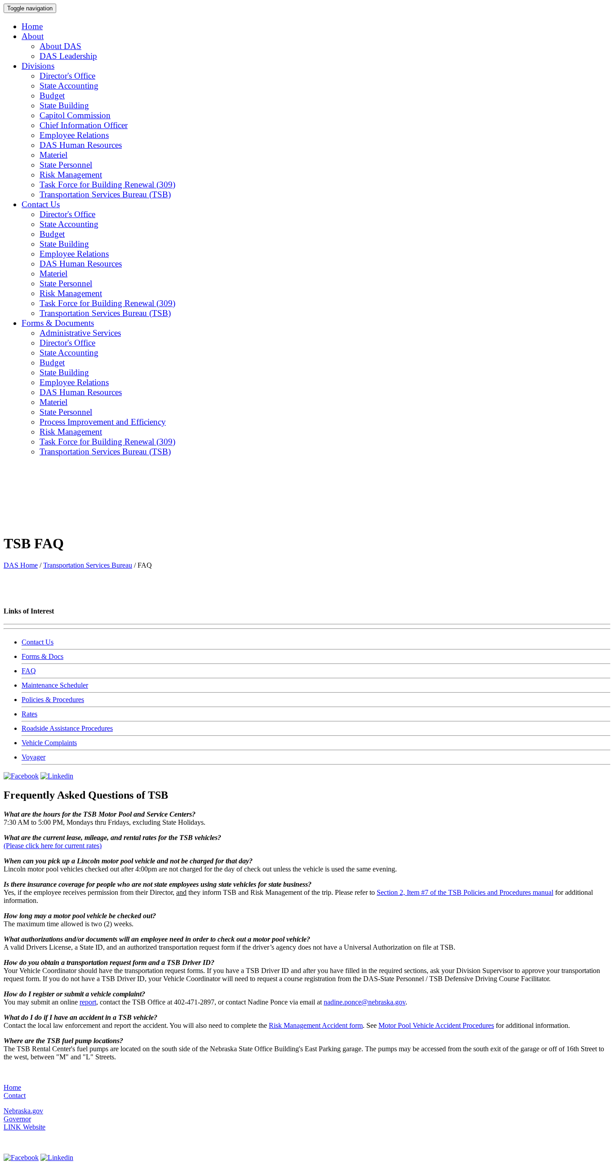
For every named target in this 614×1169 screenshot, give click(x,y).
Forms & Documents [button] (58, 323)
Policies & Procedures (53, 699)
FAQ (29, 671)
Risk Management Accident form (316, 1025)
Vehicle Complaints (49, 743)
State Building (64, 105)
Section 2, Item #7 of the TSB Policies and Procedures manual (465, 892)
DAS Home (21, 565)
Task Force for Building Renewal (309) (107, 184)
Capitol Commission (75, 115)
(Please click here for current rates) (53, 845)
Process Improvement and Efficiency (103, 422)
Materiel (53, 155)
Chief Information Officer (84, 125)
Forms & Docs (42, 656)
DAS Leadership (68, 56)
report (88, 1002)
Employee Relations (74, 135)
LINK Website (24, 1127)
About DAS (60, 46)
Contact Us (37, 642)
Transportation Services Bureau (87, 565)
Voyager (33, 757)
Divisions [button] (38, 66)
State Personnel (66, 164)
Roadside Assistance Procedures (67, 728)
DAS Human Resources (81, 145)
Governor (17, 1119)
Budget (52, 95)
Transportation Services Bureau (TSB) (105, 194)
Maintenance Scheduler (55, 685)
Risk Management (71, 174)
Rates (29, 714)
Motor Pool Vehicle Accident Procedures (436, 1025)
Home (32, 26)
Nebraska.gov (23, 1111)
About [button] (33, 36)
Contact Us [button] (41, 204)
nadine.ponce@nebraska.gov (364, 1002)
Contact (15, 1095)
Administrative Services (80, 333)
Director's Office (67, 75)
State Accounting (69, 85)
